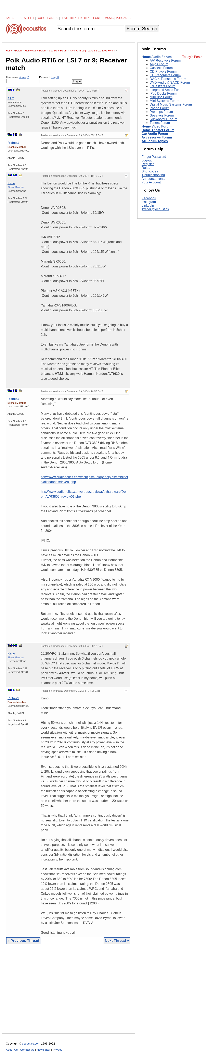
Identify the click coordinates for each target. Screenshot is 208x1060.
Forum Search (142, 28)
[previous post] (11, 134)
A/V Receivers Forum (165, 60)
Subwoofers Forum (163, 119)
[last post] (13, 90)
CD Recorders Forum (165, 75)
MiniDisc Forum (161, 97)
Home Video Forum (156, 126)
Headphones (93, 18)
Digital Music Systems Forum (171, 104)
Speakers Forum (162, 115)
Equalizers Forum (162, 86)
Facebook (149, 198)
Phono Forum (159, 108)
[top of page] (9, 90)
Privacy (57, 1049)
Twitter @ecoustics (155, 209)
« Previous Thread (23, 941)
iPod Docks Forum (163, 93)
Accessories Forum (157, 137)
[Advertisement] (68, 991)
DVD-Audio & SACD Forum (170, 82)
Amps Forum (159, 64)
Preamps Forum (161, 111)
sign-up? (24, 77)
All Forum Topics (155, 141)
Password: (49, 77)
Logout (147, 160)
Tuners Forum (160, 122)
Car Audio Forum (155, 133)
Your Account (151, 182)
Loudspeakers (47, 18)
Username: (17, 77)
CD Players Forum (163, 71)
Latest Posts (16, 18)
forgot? (55, 77)
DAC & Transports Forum (168, 79)
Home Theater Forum (158, 130)
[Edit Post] (127, 90)
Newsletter (43, 1049)
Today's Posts (192, 57)
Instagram (149, 202)
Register (148, 164)
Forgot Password (154, 156)
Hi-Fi (31, 18)
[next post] (11, 90)
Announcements (153, 178)
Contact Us (27, 1049)
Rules (146, 167)
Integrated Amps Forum (166, 90)
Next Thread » (117, 941)
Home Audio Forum (157, 57)
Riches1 (13, 142)
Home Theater (71, 18)
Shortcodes (150, 171)
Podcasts (123, 18)
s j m (11, 98)
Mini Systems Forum (164, 101)
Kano (11, 183)
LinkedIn (148, 205)
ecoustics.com (31, 1043)
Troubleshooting (153, 175)
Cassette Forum (161, 68)
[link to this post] (18, 89)
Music (109, 18)
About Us (12, 1049)
